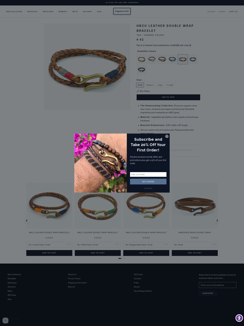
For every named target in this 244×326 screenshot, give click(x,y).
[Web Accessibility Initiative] (239, 318)
